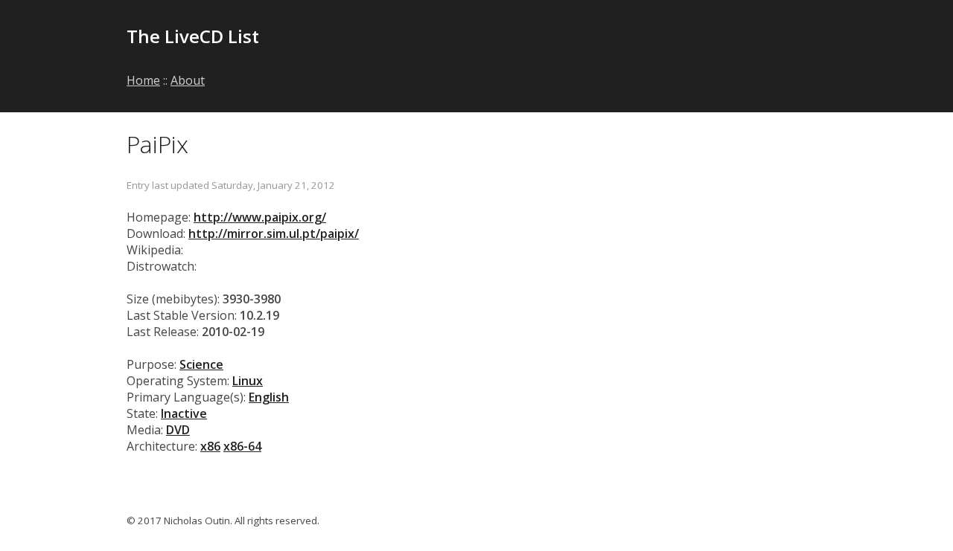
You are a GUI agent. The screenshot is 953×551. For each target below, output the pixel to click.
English (269, 397)
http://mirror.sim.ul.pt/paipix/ (273, 233)
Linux (247, 381)
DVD (178, 430)
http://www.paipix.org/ (260, 217)
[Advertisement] (652, 46)
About (187, 80)
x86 (210, 446)
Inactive (184, 413)
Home (143, 80)
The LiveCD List (193, 36)
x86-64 (242, 446)
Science (201, 364)
